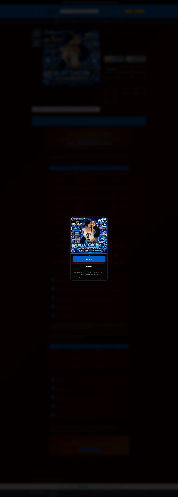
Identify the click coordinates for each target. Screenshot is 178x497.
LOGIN (89, 259)
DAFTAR (89, 266)
